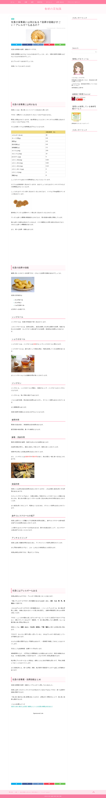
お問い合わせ (60, 2)
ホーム (12, 2)
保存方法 (39, 2)
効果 (32, 2)
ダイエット (49, 2)
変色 (19, 2)
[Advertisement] (38, 83)
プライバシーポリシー (74, 2)
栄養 (26, 2)
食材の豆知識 (53, 8)
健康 (13, 18)
